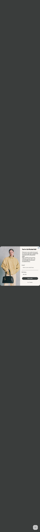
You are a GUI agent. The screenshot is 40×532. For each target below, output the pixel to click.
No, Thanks (30, 282)
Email (23, 265)
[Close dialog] (38, 248)
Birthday (24, 272)
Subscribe (30, 278)
